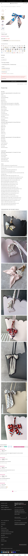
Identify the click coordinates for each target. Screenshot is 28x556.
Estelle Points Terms (4, 537)
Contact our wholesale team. (20, 524)
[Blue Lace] (1, 52)
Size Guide (3, 55)
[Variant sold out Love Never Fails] (14, 45)
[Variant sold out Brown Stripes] (21, 45)
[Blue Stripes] (17, 45)
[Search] (23, 3)
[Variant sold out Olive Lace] (5, 47)
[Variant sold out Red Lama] (3, 45)
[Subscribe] (26, 517)
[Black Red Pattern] (3, 49)
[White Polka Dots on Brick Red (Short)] (21, 47)
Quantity (2, 57)
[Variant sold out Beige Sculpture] (10, 45)
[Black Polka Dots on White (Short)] (17, 47)
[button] (3, 36)
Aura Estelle (5, 548)
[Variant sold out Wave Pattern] (1, 51)
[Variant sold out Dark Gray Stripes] (22, 45)
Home (2, 6)
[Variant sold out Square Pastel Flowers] (15, 52)
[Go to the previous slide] (2, 9)
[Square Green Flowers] (12, 52)
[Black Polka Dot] (15, 47)
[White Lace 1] (3, 52)
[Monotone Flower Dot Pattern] (15, 49)
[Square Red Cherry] (14, 52)
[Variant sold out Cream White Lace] (17, 51)
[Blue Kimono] (12, 47)
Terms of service (12, 550)
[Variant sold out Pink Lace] (21, 52)
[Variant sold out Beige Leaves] (21, 51)
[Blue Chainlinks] (7, 49)
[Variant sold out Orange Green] (1, 47)
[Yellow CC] (7, 51)
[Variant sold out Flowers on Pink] (7, 45)
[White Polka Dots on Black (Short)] (19, 47)
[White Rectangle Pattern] (5, 51)
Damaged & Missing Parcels (6, 533)
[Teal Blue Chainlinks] (24, 49)
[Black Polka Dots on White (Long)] (22, 47)
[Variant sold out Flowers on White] (5, 45)
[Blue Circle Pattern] (8, 49)
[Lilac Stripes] (15, 45)
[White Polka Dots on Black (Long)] (24, 47)
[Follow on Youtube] (2, 544)
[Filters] (25, 446)
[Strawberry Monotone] (22, 49)
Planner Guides (4, 528)
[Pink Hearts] (10, 52)
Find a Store (3, 522)
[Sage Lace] (24, 51)
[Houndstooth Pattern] (10, 49)
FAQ (1, 526)
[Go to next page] (16, 491)
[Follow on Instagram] (1, 544)
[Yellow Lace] (19, 51)
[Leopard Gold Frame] (12, 49)
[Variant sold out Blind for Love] (12, 45)
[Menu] (1, 3)
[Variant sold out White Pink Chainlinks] (3, 51)
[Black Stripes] (19, 45)
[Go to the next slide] (2, 28)
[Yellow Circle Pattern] (8, 51)
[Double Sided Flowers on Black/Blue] (17, 52)
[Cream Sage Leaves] (10, 47)
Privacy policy (8, 550)
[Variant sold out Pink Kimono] (22, 52)
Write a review (19, 446)
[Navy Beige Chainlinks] (21, 49)
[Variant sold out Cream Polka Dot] (3, 47)
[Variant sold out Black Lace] (22, 51)
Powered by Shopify (9, 548)
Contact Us (3, 524)
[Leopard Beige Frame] (14, 49)
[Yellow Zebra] (10, 51)
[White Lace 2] (5, 52)
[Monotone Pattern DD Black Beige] (17, 49)
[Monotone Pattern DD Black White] (19, 49)
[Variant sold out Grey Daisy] (7, 52)
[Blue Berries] (5, 49)
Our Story (2, 539)
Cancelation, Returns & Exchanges (7, 531)
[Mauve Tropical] (8, 47)
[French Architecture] (15, 51)
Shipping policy (18, 550)
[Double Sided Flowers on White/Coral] (19, 52)
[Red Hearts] (14, 51)
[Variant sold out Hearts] (1, 45)
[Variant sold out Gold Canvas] (7, 47)
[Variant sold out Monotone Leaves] (8, 52)
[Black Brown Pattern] (14, 47)
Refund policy (3, 550)
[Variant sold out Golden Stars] (8, 45)
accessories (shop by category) (10, 6)
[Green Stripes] (24, 45)
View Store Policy (4, 78)
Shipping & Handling (4, 530)
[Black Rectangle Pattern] (1, 49)
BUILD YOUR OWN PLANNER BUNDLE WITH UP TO (14, 1)
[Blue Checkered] (12, 51)
